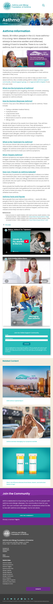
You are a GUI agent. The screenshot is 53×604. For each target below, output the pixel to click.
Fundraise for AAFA (8, 584)
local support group (19, 82)
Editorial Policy (46, 601)
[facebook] (4, 599)
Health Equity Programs (9, 580)
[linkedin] (25, 599)
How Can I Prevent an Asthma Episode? (19, 172)
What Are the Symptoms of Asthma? (18, 88)
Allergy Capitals (7, 570)
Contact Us (6, 548)
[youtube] (11, 599)
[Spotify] (21, 599)
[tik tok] (18, 599)
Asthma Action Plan (8, 568)
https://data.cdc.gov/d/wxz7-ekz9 (38, 220)
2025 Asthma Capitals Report (14, 401)
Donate (38, 589)
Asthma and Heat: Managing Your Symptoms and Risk (21, 441)
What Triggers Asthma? (13, 155)
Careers (5, 551)
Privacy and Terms (38, 601)
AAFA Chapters (7, 578)
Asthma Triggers (7, 566)
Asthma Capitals (7, 563)
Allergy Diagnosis (7, 572)
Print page (8, 225)
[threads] (14, 599)
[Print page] (3, 225)
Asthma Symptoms (8, 565)
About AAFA (6, 550)
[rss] (28, 599)
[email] (32, 599)
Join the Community (26, 515)
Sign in (17, 519)
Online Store (6, 556)
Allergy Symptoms (8, 574)
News (4, 555)
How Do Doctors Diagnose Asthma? (17, 101)
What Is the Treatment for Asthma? (18, 142)
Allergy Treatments (8, 576)
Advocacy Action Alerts (9, 582)
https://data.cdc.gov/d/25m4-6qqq (39, 217)
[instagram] (8, 599)
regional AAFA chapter (38, 82)
